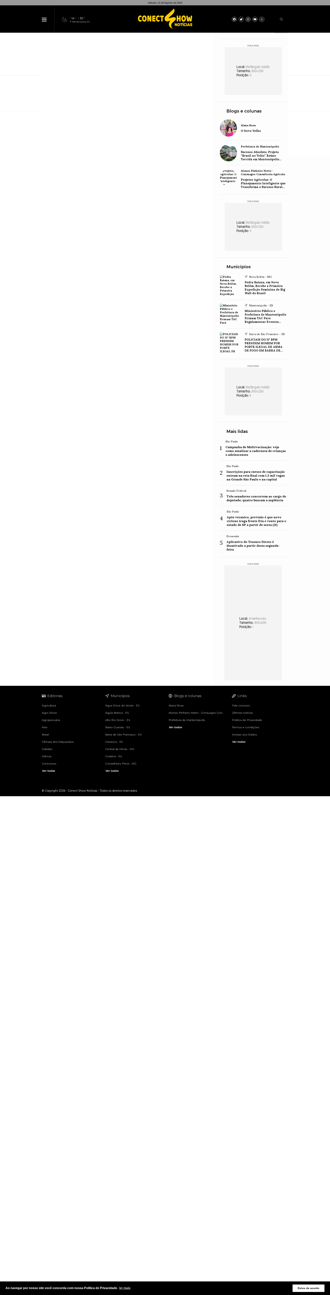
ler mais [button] (124, 1288)
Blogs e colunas (244, 111)
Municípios (238, 266)
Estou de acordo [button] (308, 1288)
